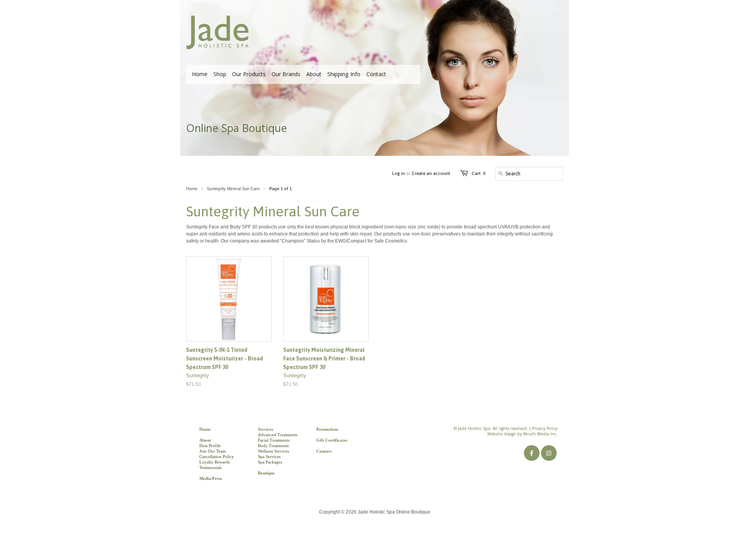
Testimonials (210, 467)
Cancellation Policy (216, 456)
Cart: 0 (478, 173)
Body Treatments (273, 445)
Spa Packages (270, 462)
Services (265, 429)
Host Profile (210, 445)
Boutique (266, 473)
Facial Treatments (273, 440)
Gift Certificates (331, 440)
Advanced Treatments (277, 434)
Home (205, 429)
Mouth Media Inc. (540, 434)
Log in (398, 173)
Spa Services (269, 456)
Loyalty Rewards (214, 462)
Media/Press (210, 478)
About (205, 440)
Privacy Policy (544, 429)
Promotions (327, 429)
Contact (324, 451)
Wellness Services (273, 451)
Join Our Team (212, 451)
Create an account (431, 173)
